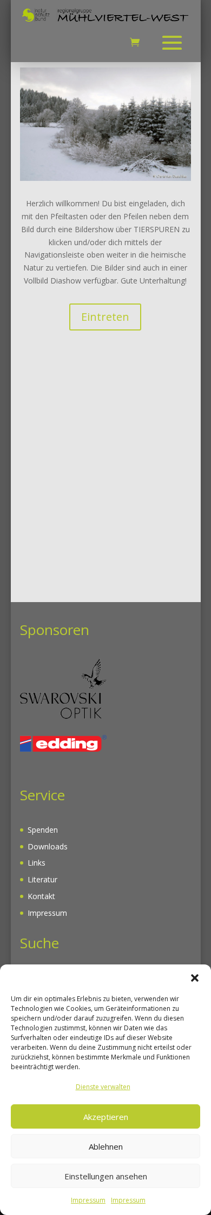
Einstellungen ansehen (105, 1176)
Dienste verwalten (103, 1086)
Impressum (88, 1200)
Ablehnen (106, 1146)
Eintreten (105, 316)
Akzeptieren (105, 1116)
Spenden (43, 830)
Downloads (48, 846)
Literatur (42, 879)
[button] (194, 978)
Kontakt (41, 896)
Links (36, 863)
